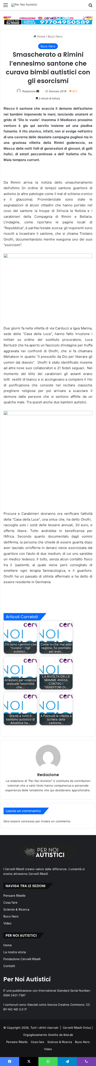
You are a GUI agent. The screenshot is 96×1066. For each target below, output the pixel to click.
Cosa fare (10, 902)
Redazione (29, 91)
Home (40, 36)
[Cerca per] (90, 7)
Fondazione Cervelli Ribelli (21, 959)
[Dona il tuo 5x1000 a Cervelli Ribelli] (48, 20)
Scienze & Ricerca (16, 909)
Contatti (9, 966)
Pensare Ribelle (14, 895)
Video (7, 923)
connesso (28, 821)
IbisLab (68, 1035)
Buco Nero (55, 36)
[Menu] (5, 7)
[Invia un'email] (37, 91)
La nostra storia (14, 952)
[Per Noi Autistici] (24, 5)
